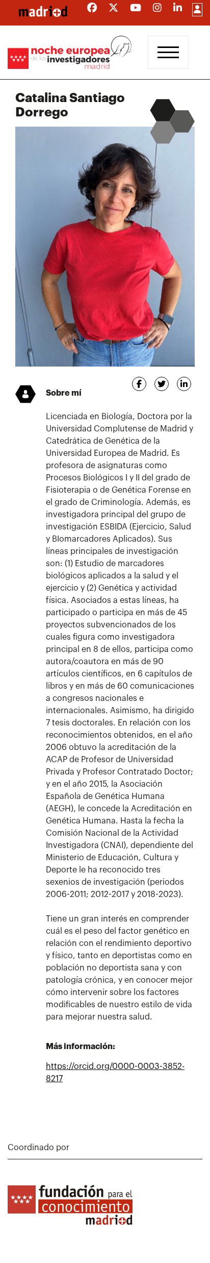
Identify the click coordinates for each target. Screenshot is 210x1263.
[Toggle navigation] (168, 52)
